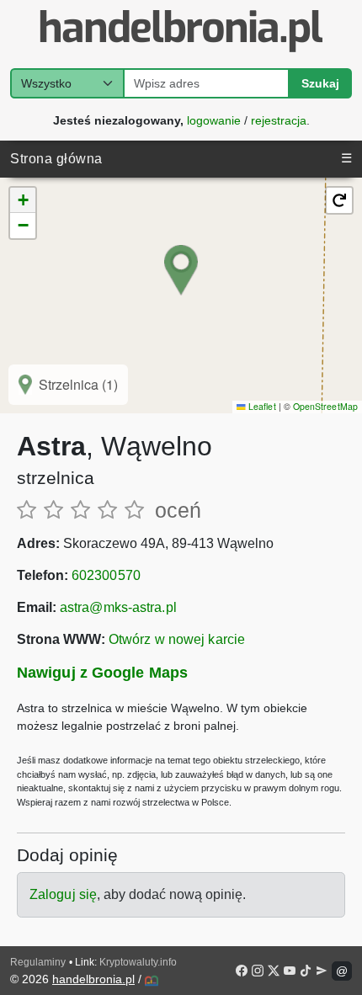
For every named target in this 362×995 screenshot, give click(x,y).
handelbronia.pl (93, 979)
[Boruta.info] (151, 980)
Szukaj (320, 83)
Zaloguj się (63, 894)
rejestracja (278, 119)
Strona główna (56, 159)
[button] (181, 270)
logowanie (214, 119)
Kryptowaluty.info (138, 962)
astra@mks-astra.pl (118, 607)
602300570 (106, 575)
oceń (178, 510)
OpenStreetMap (325, 406)
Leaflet (260, 406)
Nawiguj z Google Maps (102, 672)
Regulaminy (38, 962)
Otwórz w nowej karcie (177, 639)
